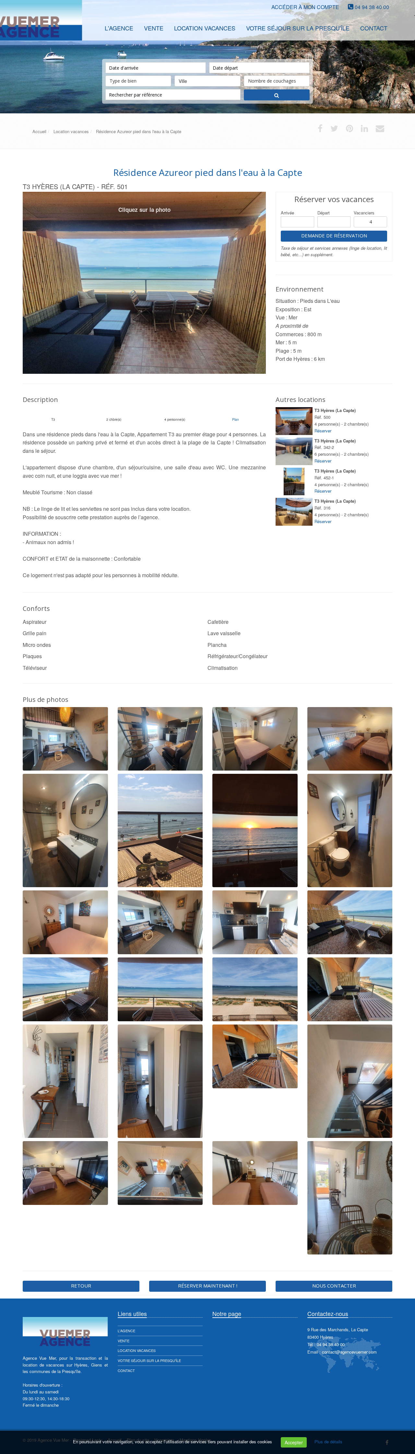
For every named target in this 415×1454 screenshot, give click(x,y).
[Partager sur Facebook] (320, 130)
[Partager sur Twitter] (334, 130)
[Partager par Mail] (380, 130)
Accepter (294, 1442)
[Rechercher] (277, 94)
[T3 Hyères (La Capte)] (294, 421)
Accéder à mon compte (305, 7)
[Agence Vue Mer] (22, 27)
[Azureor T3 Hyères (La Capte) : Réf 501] (144, 283)
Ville (183, 81)
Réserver (322, 431)
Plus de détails (328, 1441)
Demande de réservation (334, 235)
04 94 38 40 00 (372, 7)
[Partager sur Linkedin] (364, 130)
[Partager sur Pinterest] (349, 130)
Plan (235, 419)
